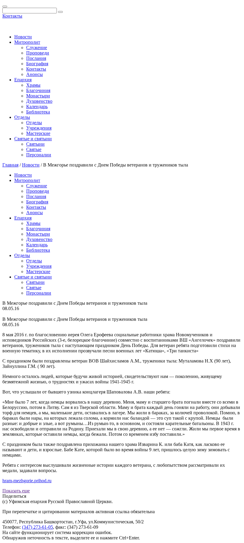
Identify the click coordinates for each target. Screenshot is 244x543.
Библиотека (38, 111)
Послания (36, 58)
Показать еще (16, 490)
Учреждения (38, 127)
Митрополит (27, 42)
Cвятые (33, 149)
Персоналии (38, 154)
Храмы (33, 85)
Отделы (22, 117)
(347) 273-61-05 (37, 527)
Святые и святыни (33, 138)
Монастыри (38, 95)
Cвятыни (35, 144)
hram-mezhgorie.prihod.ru (26, 480)
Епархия (23, 79)
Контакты (12, 15)
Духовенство (39, 101)
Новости (23, 36)
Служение (36, 47)
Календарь (37, 106)
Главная (10, 164)
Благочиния (38, 90)
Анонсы (34, 74)
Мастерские (38, 133)
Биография (37, 63)
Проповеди (37, 52)
